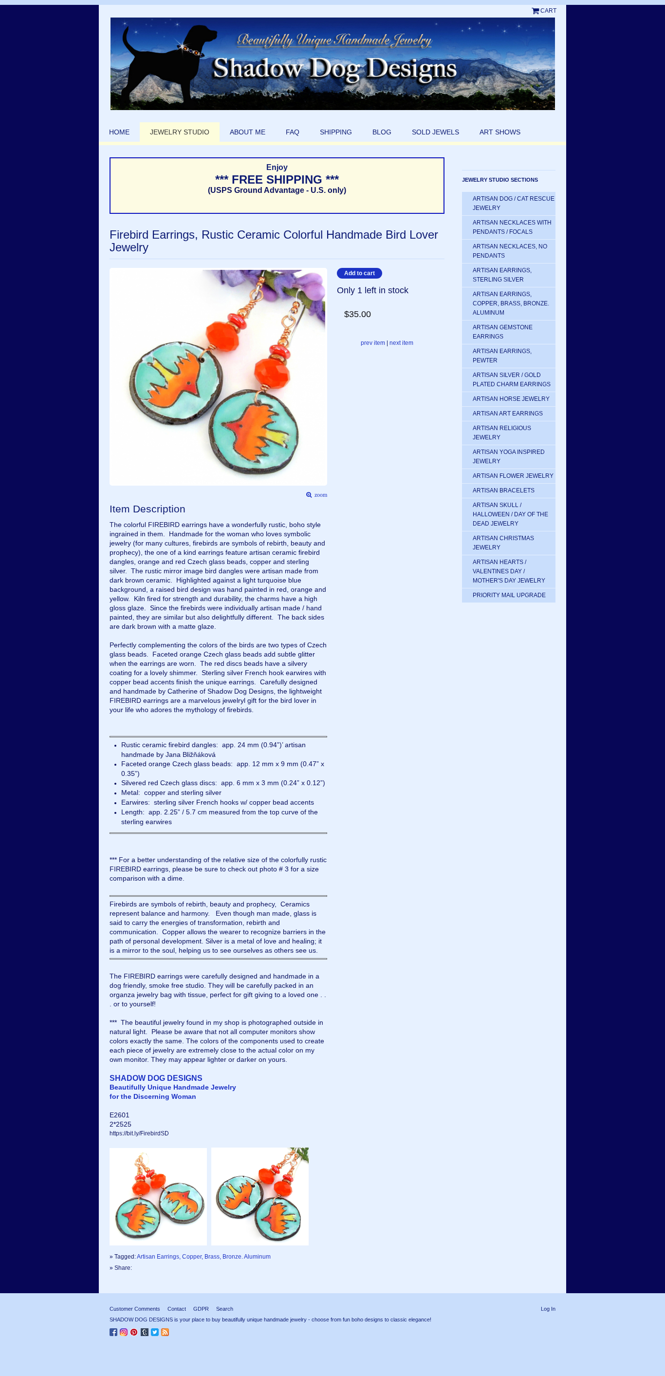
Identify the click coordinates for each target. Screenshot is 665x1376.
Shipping (336, 132)
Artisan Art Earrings (508, 413)
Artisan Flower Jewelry (513, 475)
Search (224, 1309)
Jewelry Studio (179, 132)
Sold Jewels (435, 132)
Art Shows (500, 132)
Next (322, 362)
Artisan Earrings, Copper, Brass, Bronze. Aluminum (204, 1256)
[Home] (332, 64)
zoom (319, 495)
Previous (114, 362)
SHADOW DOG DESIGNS (156, 1078)
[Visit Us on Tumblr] (146, 1330)
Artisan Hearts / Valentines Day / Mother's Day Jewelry (509, 571)
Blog (381, 132)
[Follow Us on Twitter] (156, 1330)
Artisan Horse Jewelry (511, 399)
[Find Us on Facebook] (115, 1330)
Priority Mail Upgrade (509, 595)
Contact (176, 1309)
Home (119, 132)
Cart (548, 10)
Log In (548, 1309)
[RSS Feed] (166, 1330)
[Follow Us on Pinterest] (135, 1330)
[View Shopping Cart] (536, 10)
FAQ (292, 132)
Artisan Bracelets (504, 490)
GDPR (201, 1309)
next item (401, 342)
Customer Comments (135, 1309)
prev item (373, 342)
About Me (247, 132)
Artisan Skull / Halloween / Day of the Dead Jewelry (510, 514)
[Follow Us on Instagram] (125, 1330)
